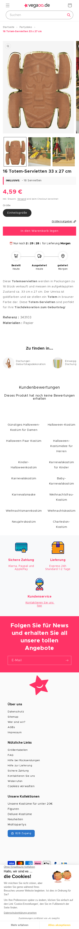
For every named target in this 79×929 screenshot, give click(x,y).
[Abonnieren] (67, 660)
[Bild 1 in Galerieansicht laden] (15, 151)
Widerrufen (15, 781)
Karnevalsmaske (23, 494)
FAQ (10, 755)
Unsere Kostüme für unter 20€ (30, 803)
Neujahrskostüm (24, 521)
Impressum (15, 732)
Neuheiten (15, 819)
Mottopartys (17, 824)
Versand (21, 199)
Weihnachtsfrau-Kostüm (61, 497)
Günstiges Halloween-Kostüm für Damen (24, 427)
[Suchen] (69, 15)
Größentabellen (18, 750)
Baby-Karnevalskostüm (61, 481)
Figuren (13, 809)
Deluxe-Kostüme (20, 814)
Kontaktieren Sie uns (21, 776)
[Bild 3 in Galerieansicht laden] (64, 151)
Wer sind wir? (17, 722)
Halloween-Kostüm (62, 424)
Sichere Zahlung (18, 771)
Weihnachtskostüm (62, 510)
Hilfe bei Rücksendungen (24, 760)
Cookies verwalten (21, 786)
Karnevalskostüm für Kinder (61, 465)
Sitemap (13, 717)
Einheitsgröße (17, 213)
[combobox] (39, 15)
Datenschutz (16, 712)
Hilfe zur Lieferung (20, 765)
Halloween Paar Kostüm (23, 440)
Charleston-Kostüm (61, 524)
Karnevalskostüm (23, 478)
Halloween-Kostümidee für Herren (61, 446)
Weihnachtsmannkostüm (24, 510)
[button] (7, 5)
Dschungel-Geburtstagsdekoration (31, 363)
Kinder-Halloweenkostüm (24, 465)
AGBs (11, 727)
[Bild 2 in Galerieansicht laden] (39, 151)
